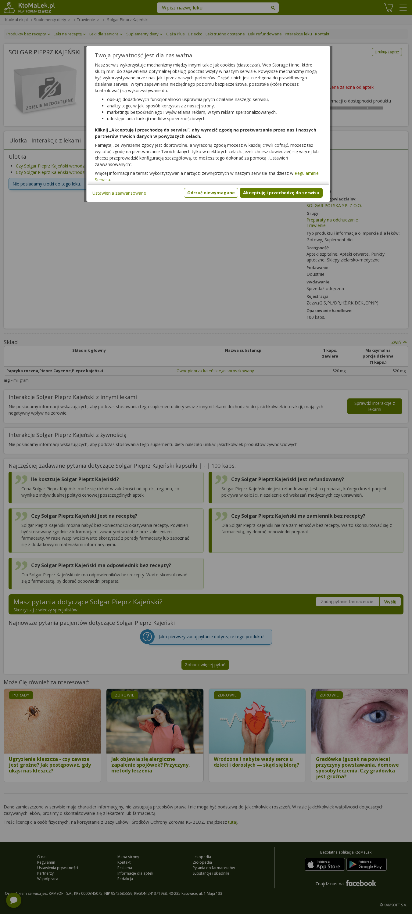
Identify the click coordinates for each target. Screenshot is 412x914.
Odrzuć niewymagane (211, 193)
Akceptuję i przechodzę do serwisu (281, 193)
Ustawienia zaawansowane (119, 193)
